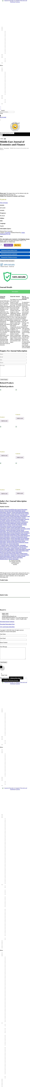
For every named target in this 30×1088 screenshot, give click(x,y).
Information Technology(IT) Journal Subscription (13, 546)
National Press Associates (12, 919)
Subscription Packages (8, 942)
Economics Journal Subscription (12, 516)
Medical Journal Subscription (13, 533)
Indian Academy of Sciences (13, 901)
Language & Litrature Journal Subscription (10, 527)
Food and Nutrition (10, 865)
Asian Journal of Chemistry (12, 893)
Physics (8, 50)
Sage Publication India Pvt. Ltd (13, 931)
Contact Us (6, 63)
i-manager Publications (11, 899)
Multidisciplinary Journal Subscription (9, 559)
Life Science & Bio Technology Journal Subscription (15, 529)
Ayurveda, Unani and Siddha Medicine (15, 860)
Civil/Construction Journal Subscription (9, 553)
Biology (8, 850)
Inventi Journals (10, 912)
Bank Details (9, 58)
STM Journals (9, 938)
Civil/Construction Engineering (13, 34)
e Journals (5, 943)
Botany (8, 849)
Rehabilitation (9, 871)
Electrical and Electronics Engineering (15, 36)
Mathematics (9, 43)
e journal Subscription (15, 513)
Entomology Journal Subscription (14, 557)
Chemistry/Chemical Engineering (14, 851)
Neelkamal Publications (12, 921)
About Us (5, 28)
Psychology (9, 846)
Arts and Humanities (11, 53)
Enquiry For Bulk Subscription (7, 260)
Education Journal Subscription (19, 509)
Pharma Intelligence (11, 923)
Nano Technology (10, 861)
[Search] (1, 135)
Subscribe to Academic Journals (8, 524)
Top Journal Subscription (12, 531)
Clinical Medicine (10, 853)
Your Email (3, 638)
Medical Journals (10, 46)
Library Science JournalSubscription (15, 519)
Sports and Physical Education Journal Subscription (14, 551)
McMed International (11, 916)
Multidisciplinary (10, 47)
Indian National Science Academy (14, 902)
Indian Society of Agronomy (13, 903)
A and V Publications (11, 886)
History (8, 862)
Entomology (9, 880)
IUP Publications (10, 913)
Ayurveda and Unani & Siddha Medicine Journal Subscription (15, 550)
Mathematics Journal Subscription (18, 523)
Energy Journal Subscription (13, 528)
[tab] (15, 292)
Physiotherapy (9, 827)
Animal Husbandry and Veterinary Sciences (16, 854)
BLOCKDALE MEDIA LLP (13, 897)
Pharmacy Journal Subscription (14, 512)
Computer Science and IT (12, 35)
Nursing (8, 49)
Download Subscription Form (9, 250)
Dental (7, 879)
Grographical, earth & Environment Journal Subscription (15, 517)
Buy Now (17, 245)
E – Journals (6, 54)
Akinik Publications (11, 890)
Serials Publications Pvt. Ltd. (13, 934)
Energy (8, 857)
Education (8, 882)
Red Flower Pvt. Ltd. (11, 924)
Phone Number (3, 642)
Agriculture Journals (11, 32)
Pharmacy (8, 864)
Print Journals (6, 30)
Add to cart (8, 245)
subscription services (15, 520)
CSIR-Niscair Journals (11, 910)
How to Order (6, 56)
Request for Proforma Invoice (9, 257)
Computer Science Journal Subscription (9, 545)
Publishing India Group (12, 928)
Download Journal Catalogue (9, 253)
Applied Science (10, 844)
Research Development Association (14, 930)
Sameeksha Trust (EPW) (12, 932)
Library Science (10, 876)
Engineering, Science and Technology (15, 38)
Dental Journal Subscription (17, 535)
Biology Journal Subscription (13, 538)
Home (4, 27)
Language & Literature (11, 41)
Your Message (3, 646)
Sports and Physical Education (13, 52)
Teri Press (8, 939)
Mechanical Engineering (12, 45)
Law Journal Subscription (12, 543)
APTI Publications (10, 891)
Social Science (9, 868)
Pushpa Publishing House (12, 917)
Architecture (9, 824)
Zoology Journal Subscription (7, 511)
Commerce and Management (13, 877)
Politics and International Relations (14, 825)
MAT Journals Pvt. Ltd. (12, 914)
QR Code (8, 60)
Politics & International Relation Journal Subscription (12, 521)
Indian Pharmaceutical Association (14, 927)
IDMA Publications (11, 909)
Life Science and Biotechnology (14, 866)
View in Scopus (4, 202)
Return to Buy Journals (16, 678)
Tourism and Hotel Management (14, 873)
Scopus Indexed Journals (12, 31)
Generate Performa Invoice (10, 680)
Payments (5, 57)
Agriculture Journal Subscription (14, 526)
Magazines (5, 941)
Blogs (4, 947)
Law (7, 42)
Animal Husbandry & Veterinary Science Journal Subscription (13, 548)
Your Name (3, 634)
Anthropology (9, 823)
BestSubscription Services (13, 515)
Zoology (8, 875)
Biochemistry (9, 847)
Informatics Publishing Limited (13, 905)
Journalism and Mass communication (15, 872)
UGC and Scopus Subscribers (7, 626)
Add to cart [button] (4, 421)
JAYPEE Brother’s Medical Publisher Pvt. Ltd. (17, 925)
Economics (6, 148)
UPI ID (8, 61)
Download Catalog (7, 946)
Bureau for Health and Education (14, 898)
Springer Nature (10, 920)
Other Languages (10, 883)
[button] (15, 65)
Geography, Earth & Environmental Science (17, 39)
